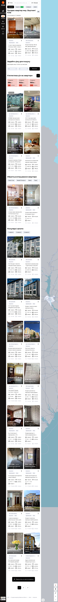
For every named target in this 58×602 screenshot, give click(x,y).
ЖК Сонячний (12, 259)
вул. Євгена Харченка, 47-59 (14, 155)
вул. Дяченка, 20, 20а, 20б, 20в (14, 113)
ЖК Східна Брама (29, 386)
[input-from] (12, 68)
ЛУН (8, 597)
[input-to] (23, 68)
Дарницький (11, 42)
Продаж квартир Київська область (19, 597)
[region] (49, 301)
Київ (17, 42)
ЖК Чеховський (29, 40)
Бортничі (11, 40)
